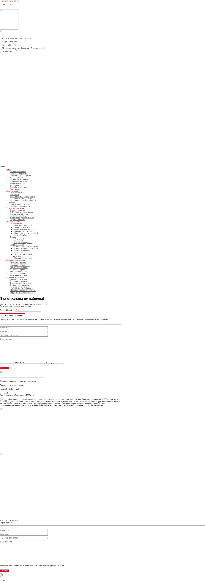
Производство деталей (15, 277)
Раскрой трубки (20, 235)
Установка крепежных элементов (22, 255)
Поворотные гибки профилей (26, 233)
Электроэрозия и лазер (15, 208)
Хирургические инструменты (21, 293)
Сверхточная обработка (19, 204)
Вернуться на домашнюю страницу (12, 313)
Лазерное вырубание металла (22, 218)
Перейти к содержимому (9, 1)
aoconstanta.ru (5, 4)
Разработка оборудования (20, 187)
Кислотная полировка (18, 273)
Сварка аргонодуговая (23, 243)
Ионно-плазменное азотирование (17, 184)
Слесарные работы (13, 222)
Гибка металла (16, 223)
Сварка (13, 237)
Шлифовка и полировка (15, 260)
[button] (74, 166)
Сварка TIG (18, 241)
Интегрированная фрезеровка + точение (22, 201)
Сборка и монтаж (17, 245)
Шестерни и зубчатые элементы (23, 291)
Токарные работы (13, 191)
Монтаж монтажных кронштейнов (21, 251)
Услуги (8, 170)
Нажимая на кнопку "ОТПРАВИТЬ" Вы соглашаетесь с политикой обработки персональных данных (32, 363)
